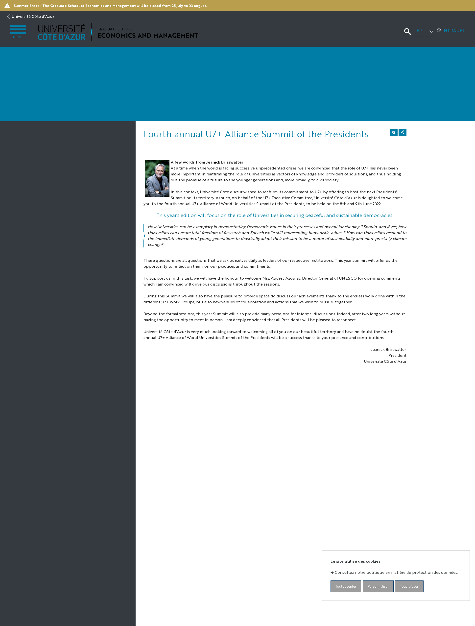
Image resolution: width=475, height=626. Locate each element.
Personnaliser (378, 586)
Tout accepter (345, 586)
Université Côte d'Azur (33, 16)
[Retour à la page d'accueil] (118, 32)
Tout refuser (409, 586)
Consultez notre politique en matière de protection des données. (396, 572)
